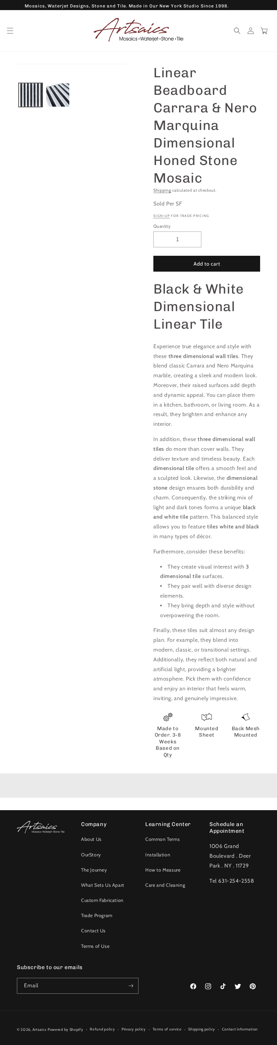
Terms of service (167, 1029)
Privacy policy (134, 1029)
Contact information (240, 1029)
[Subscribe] (130, 986)
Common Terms (162, 839)
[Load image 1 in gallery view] (31, 95)
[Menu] (10, 30)
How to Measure (162, 870)
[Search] (237, 30)
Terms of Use (95, 946)
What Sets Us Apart (102, 885)
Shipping (162, 190)
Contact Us (93, 931)
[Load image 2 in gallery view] (58, 95)
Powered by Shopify (65, 1029)
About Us (91, 839)
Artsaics (39, 1029)
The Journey (94, 870)
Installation (157, 855)
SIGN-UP (161, 216)
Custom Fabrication (102, 900)
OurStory (91, 855)
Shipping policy (201, 1029)
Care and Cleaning (165, 885)
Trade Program (96, 915)
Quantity (162, 226)
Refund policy (102, 1029)
